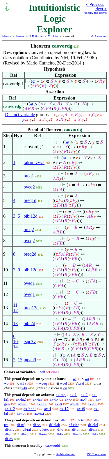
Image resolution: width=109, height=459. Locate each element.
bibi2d (29, 323)
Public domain (65, 454)
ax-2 (84, 394)
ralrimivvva (34, 162)
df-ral (27, 429)
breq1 (29, 175)
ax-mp (61, 394)
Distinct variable (20, 114)
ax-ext (39, 413)
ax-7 (83, 399)
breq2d (30, 254)
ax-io (54, 399)
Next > (101, 9)
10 (15, 341)
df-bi (65, 420)
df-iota (77, 434)
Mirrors (6, 36)
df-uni (42, 434)
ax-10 (74, 404)
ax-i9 (81, 408)
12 (15, 310)
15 (20, 359)
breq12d (31, 307)
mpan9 (30, 359)
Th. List (53, 36)
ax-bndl (30, 408)
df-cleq (74, 425)
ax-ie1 (23, 404)
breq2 (29, 229)
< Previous (95, 4)
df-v (60, 429)
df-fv (94, 434)
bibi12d (30, 216)
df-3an (81, 420)
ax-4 (47, 408)
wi (74, 378)
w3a (23, 383)
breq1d (30, 200)
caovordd (52, 445)
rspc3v (30, 341)
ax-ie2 (42, 404)
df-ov (9, 439)
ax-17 (64, 408)
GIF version (99, 36)
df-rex (44, 429)
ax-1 (73, 394)
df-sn (93, 429)
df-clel (93, 425)
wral (81, 383)
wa (87, 378)
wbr (24, 388)
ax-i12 (10, 408)
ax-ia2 (21, 399)
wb (6, 383)
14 (15, 346)
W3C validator (96, 454)
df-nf (20, 425)
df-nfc (9, 429)
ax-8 (58, 404)
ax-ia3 (38, 399)
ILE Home (36, 36)
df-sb (37, 425)
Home (20, 36)
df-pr (8, 434)
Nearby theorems (95, 12)
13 (15, 323)
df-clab (54, 425)
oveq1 (29, 283)
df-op (25, 434)
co (65, 388)
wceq (43, 383)
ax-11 (92, 404)
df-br (59, 434)
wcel (63, 383)
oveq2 (29, 186)
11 (15, 305)
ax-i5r (21, 413)
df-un (76, 429)
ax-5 (68, 399)
